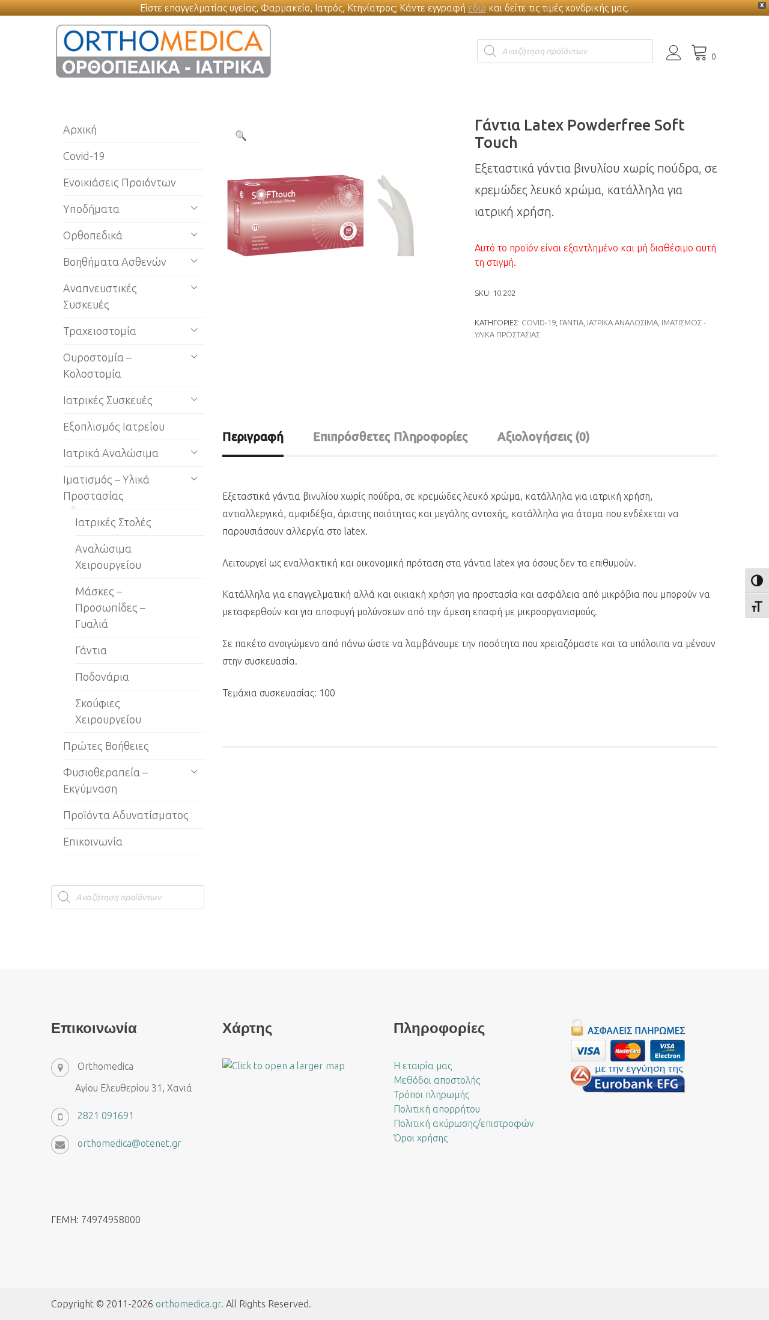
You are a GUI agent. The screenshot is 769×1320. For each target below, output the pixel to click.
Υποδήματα (91, 209)
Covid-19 (538, 322)
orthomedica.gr (188, 1303)
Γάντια (571, 322)
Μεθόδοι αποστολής (437, 1080)
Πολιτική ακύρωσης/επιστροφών (464, 1123)
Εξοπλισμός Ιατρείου (114, 426)
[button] (241, 135)
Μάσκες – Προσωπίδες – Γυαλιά (110, 607)
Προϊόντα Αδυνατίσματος (126, 815)
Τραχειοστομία (99, 331)
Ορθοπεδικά (93, 235)
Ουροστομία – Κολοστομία (97, 365)
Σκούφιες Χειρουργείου (108, 711)
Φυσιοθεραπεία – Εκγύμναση (105, 780)
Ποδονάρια (102, 677)
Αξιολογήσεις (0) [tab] (543, 436)
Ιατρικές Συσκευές (108, 400)
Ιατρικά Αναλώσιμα (622, 322)
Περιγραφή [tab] (253, 436)
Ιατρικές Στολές (113, 522)
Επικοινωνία (93, 841)
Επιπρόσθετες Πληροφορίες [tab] (390, 436)
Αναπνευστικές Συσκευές (100, 296)
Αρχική (80, 129)
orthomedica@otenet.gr (129, 1143)
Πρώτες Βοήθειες (106, 746)
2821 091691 (106, 1115)
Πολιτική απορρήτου (437, 1109)
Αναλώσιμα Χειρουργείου (108, 556)
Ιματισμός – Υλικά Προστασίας (106, 487)
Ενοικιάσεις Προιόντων (119, 182)
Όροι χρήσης (421, 1137)
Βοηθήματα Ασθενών (114, 262)
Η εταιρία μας (423, 1065)
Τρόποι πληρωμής (431, 1094)
